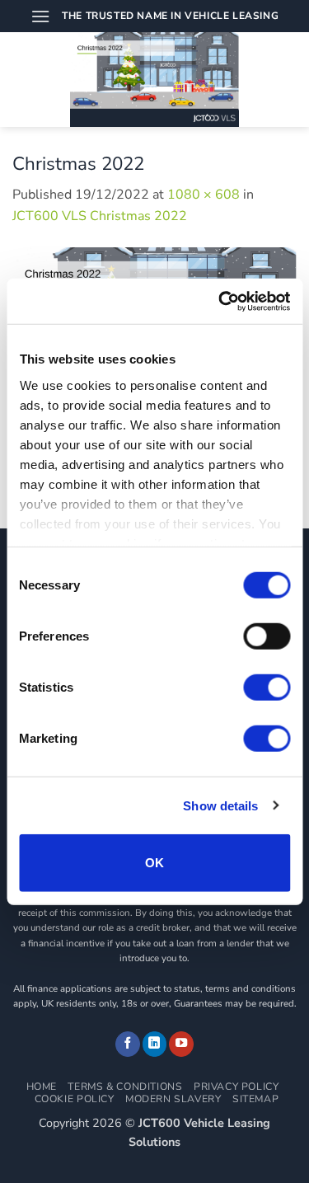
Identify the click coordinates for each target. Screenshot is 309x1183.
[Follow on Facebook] (127, 1044)
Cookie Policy (75, 1099)
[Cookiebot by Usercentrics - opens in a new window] (220, 301)
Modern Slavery (173, 1099)
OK (155, 863)
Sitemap (255, 1099)
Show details (220, 805)
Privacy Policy (236, 1086)
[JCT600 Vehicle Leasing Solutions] (154, 79)
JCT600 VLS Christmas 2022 (99, 216)
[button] (40, 16)
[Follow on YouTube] (181, 1044)
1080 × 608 (203, 194)
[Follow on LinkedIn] (155, 1044)
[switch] (266, 636)
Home (41, 1086)
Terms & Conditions (125, 1086)
